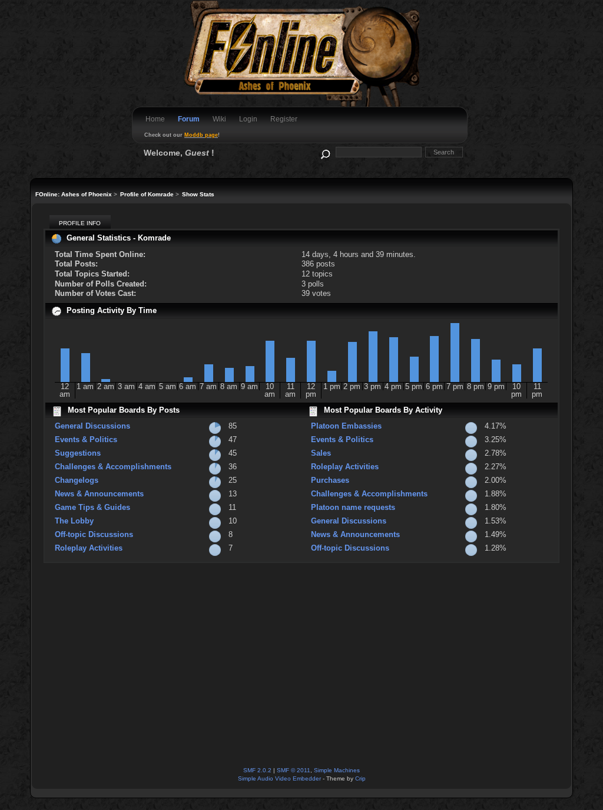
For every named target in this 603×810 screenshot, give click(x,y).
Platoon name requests (353, 507)
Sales (321, 453)
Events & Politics (86, 439)
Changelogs (76, 480)
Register (283, 119)
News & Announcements (99, 493)
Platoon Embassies (346, 426)
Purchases (330, 480)
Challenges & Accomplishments (113, 466)
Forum (189, 119)
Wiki (219, 119)
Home (155, 119)
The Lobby (74, 520)
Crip (360, 778)
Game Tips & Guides (92, 507)
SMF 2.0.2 (257, 770)
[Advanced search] (324, 152)
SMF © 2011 (293, 770)
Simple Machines (337, 770)
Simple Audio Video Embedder (279, 778)
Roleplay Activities (88, 548)
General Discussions (92, 426)
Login (248, 119)
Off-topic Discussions (94, 534)
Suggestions (78, 453)
